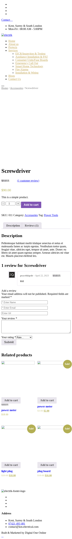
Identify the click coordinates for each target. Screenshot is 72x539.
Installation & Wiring (26, 72)
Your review (9, 318)
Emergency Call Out (26, 63)
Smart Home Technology (29, 66)
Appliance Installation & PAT (31, 56)
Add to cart (31, 204)
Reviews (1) (31, 225)
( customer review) (28, 180)
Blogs (11, 75)
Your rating (8, 337)
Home (11, 40)
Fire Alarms (21, 69)
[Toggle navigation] (2, 85)
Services (13, 50)
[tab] (13, 225)
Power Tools (51, 215)
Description (13, 225)
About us (13, 44)
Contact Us (14, 79)
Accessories (16, 88)
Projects (12, 47)
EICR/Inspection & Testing (30, 53)
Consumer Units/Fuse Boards (31, 59)
